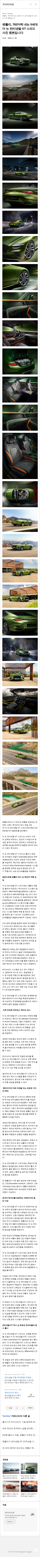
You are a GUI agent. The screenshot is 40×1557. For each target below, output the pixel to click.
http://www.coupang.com (13, 1374)
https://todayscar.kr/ (11, 1389)
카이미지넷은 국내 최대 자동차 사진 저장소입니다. (15, 1516)
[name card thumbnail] (32, 1514)
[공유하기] (17, 1408)
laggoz (29, 1552)
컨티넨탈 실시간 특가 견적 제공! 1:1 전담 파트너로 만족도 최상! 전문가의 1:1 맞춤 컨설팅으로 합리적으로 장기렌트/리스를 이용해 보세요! (14, 1397)
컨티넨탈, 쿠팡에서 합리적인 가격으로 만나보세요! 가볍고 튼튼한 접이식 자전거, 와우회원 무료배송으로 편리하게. (19, 1381)
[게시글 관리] (22, 1408)
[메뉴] (35, 4)
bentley (6, 1416)
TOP (35, 1549)
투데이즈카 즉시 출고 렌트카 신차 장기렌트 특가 (13, 1393)
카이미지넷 (8, 4)
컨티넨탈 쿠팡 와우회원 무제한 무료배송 (19, 1377)
